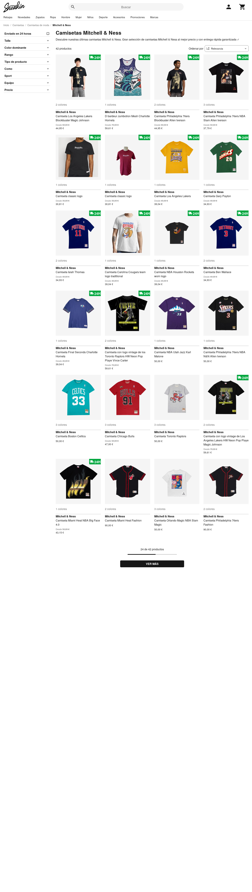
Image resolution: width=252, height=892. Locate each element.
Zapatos (40, 17)
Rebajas (7, 17)
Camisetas (18, 25)
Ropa (53, 17)
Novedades (24, 17)
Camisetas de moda (38, 25)
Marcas (154, 17)
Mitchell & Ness (66, 112)
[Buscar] (72, 7)
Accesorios (119, 17)
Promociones (137, 17)
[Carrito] (242, 6)
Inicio (6, 25)
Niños (90, 17)
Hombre (65, 17)
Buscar (126, 7)
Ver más (152, 564)
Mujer (79, 17)
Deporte (103, 17)
